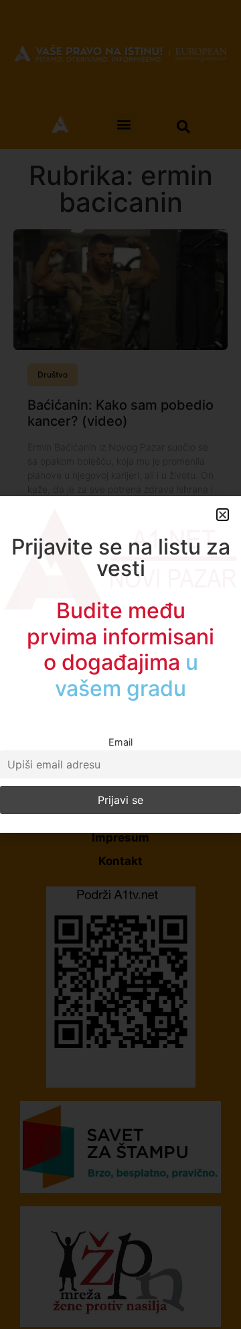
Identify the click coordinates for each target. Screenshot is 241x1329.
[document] (120, 664)
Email (120, 742)
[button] (223, 515)
